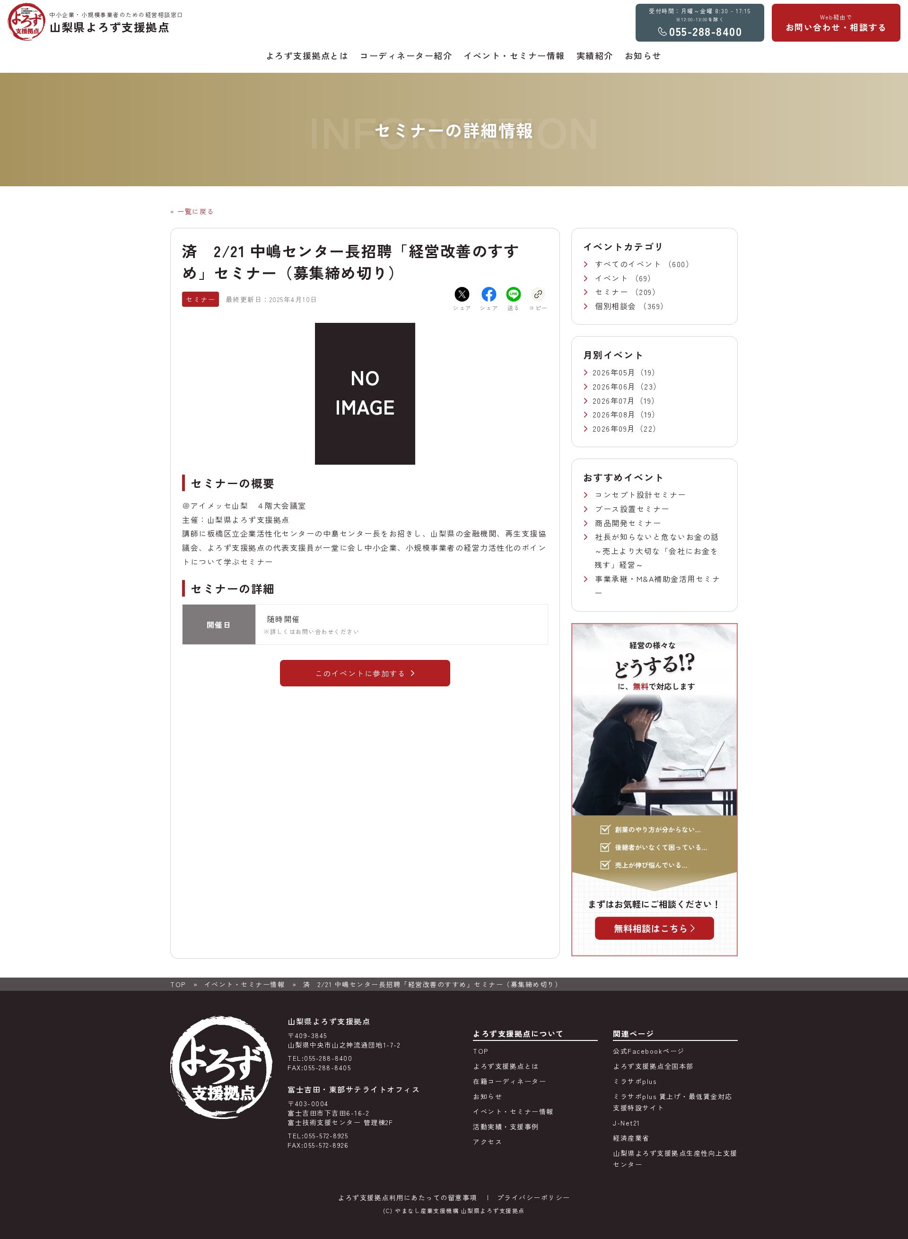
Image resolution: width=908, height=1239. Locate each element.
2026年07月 (614, 400)
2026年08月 (614, 414)
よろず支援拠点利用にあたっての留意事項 (407, 1197)
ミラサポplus (634, 1081)
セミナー (613, 291)
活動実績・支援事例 (506, 1126)
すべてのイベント (629, 263)
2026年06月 (614, 386)
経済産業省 (631, 1138)
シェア (462, 307)
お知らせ (487, 1096)
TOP (178, 984)
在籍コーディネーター (509, 1081)
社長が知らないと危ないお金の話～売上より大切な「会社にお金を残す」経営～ (656, 550)
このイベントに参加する (360, 673)
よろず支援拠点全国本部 (653, 1066)
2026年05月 (614, 372)
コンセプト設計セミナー (640, 494)
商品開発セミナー (628, 523)
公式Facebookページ (649, 1051)
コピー (538, 307)
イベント (613, 278)
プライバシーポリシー (533, 1197)
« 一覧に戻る (192, 211)
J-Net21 (626, 1122)
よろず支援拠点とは (506, 1066)
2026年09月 (614, 428)
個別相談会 (617, 306)
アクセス (487, 1141)
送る (513, 307)
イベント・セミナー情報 (244, 984)
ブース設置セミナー (632, 508)
